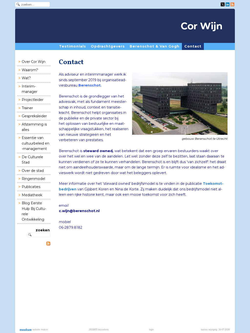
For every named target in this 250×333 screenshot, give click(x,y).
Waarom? (30, 70)
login (151, 329)
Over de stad (33, 170)
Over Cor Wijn (33, 61)
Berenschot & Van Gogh (154, 46)
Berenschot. (90, 85)
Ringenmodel (33, 178)
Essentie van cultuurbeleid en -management (35, 143)
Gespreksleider (34, 116)
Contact (192, 46)
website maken (40, 329)
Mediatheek (32, 195)
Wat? (26, 78)
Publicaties (31, 187)
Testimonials (72, 46)
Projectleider (32, 100)
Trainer (27, 108)
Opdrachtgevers (108, 46)
